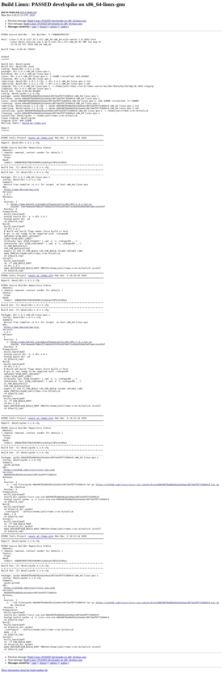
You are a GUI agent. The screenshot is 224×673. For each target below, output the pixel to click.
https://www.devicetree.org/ (21, 189)
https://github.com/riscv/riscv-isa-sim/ (29, 470)
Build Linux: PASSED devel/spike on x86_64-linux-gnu (57, 20)
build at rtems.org (34, 123)
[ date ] (34, 26)
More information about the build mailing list (24, 670)
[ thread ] (43, 26)
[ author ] (64, 26)
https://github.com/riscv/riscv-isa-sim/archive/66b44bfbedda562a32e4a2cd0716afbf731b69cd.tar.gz (157, 484)
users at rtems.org (40, 138)
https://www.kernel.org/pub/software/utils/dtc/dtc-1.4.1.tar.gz (51, 204)
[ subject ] (54, 26)
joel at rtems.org (28, 12)
